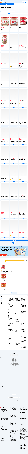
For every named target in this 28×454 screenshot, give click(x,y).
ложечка (9, 341)
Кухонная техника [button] (3, 305)
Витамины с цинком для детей (24, 343)
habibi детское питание (24, 301)
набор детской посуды (11, 299)
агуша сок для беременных (9, 331)
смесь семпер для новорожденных (10, 312)
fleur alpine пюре (17, 345)
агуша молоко (16, 318)
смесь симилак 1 (10, 318)
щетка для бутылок (10, 305)
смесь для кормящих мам (10, 345)
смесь (15, 311)
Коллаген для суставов (23, 328)
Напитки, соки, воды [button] (4, 301)
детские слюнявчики (10, 298)
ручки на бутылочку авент (10, 337)
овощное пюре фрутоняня (16, 339)
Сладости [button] (2, 310)
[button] (7, 4)
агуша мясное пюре (23, 305)
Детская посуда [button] (3, 302)
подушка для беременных (9, 301)
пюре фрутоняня (23, 300)
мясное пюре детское (23, 307)
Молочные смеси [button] (3, 306)
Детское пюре (18, 6)
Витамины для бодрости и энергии (24, 332)
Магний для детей (23, 342)
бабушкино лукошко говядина (23, 304)
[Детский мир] (1, 2)
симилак (9, 325)
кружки (9, 339)
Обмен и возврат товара (14, 360)
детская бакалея (10, 310)
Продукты (16, 333)
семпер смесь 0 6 (10, 320)
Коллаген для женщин (23, 329)
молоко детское (16, 319)
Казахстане (15, 402)
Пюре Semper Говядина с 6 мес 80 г (6, 271)
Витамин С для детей (23, 345)
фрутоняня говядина (23, 306)
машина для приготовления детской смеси (17, 309)
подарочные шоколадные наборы (23, 308)
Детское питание (12, 6)
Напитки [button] (2, 307)
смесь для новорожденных (10, 329)
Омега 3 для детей (23, 336)
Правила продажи (14, 361)
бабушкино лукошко (23, 299)
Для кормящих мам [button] (3, 303)
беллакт (9, 324)
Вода (15, 329)
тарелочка (9, 338)
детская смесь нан (17, 321)
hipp (15, 322)
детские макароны (10, 309)
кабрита (9, 316)
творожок (16, 330)
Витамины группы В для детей (23, 337)
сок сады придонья (10, 330)
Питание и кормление (6, 6)
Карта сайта (14, 367)
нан (8, 314)
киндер (9, 319)
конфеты (22, 314)
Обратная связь (14, 366)
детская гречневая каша (17, 300)
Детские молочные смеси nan (10, 322)
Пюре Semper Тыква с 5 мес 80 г (6, 289)
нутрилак (9, 317)
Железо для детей (23, 344)
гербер (22, 298)
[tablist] (14, 251)
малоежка (16, 328)
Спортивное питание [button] (4, 311)
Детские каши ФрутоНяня (16, 306)
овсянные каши (16, 298)
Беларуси (18, 402)
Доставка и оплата (14, 358)
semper (15, 320)
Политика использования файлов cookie (14, 364)
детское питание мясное (17, 342)
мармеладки (22, 312)
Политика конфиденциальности (14, 363)
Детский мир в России (11, 402)
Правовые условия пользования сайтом (14, 400)
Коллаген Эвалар (23, 327)
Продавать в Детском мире (14, 359)
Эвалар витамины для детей (23, 335)
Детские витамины (23, 330)
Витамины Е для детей (23, 346)
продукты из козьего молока (17, 310)
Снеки (15, 332)
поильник (9, 303)
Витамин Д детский (23, 331)
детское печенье (23, 309)
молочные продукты (17, 317)
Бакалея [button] (2, 299)
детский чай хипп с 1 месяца (10, 334)
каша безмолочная (17, 312)
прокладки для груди (10, 307)
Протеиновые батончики (22, 324)
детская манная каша (17, 299)
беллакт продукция (10, 315)
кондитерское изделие (23, 313)
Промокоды (14, 362)
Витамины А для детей (23, 340)
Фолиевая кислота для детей (23, 339)
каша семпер (16, 301)
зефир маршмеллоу (23, 311)
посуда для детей (10, 340)
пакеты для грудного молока (17, 313)
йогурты (16, 327)
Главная (1, 6)
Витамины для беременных (22, 334)
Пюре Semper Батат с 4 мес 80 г (6, 280)
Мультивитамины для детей (23, 347)
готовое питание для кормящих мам (10, 344)
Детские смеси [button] (3, 300)
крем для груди (10, 306)
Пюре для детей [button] (3, 309)
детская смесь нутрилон (11, 323)
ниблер (9, 302)
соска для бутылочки (10, 304)
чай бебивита (9, 335)
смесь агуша (9, 326)
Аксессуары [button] (2, 298)
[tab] (14, 251)
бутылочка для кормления (10, 308)
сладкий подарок (23, 310)
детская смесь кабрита (17, 323)
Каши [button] (2, 304)
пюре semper (16, 344)
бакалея (9, 311)
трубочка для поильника (11, 300)
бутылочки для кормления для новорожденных (10, 343)
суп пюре (16, 331)
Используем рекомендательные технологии (14, 401)
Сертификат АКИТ (14, 365)
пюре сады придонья (17, 343)
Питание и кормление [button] (4, 308)
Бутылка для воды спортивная (23, 320)
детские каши (16, 307)
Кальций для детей (23, 341)
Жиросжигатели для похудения (23, 323)
